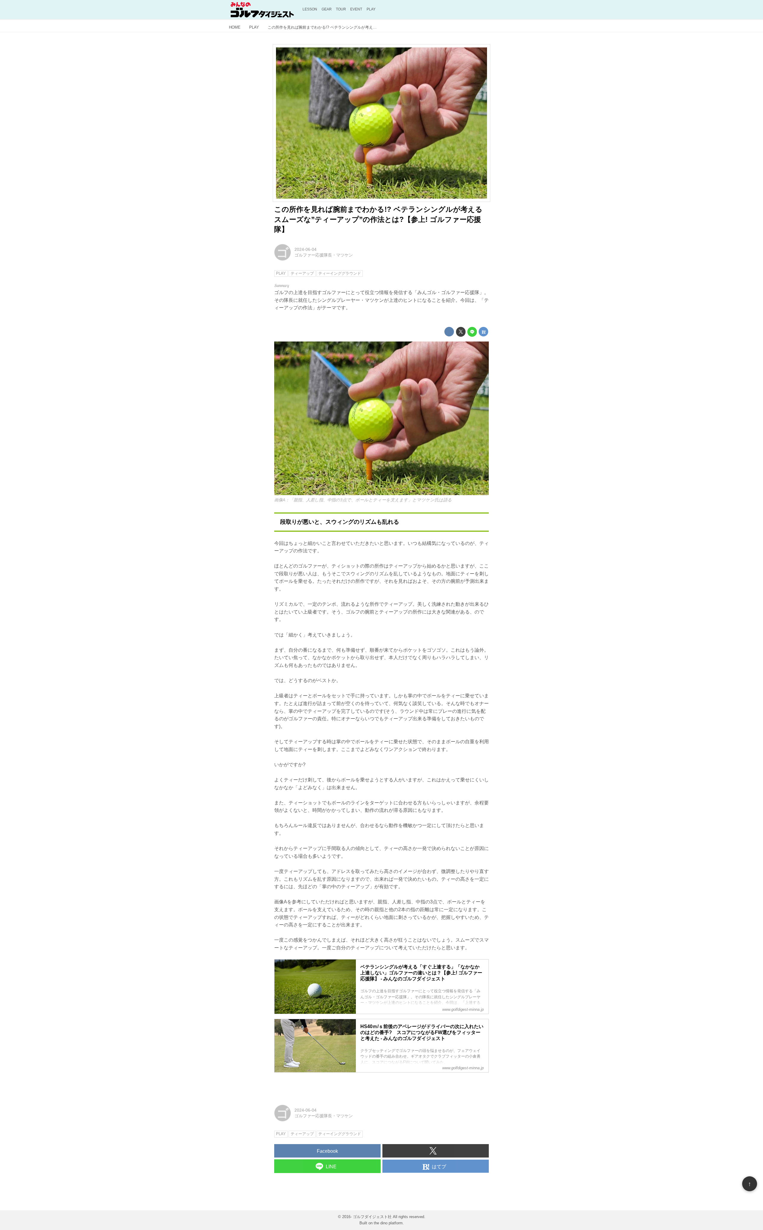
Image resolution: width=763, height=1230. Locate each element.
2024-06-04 (305, 249)
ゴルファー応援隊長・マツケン (323, 255)
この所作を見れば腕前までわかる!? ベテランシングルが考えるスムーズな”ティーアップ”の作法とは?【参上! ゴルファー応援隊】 (378, 219)
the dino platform (388, 1223)
